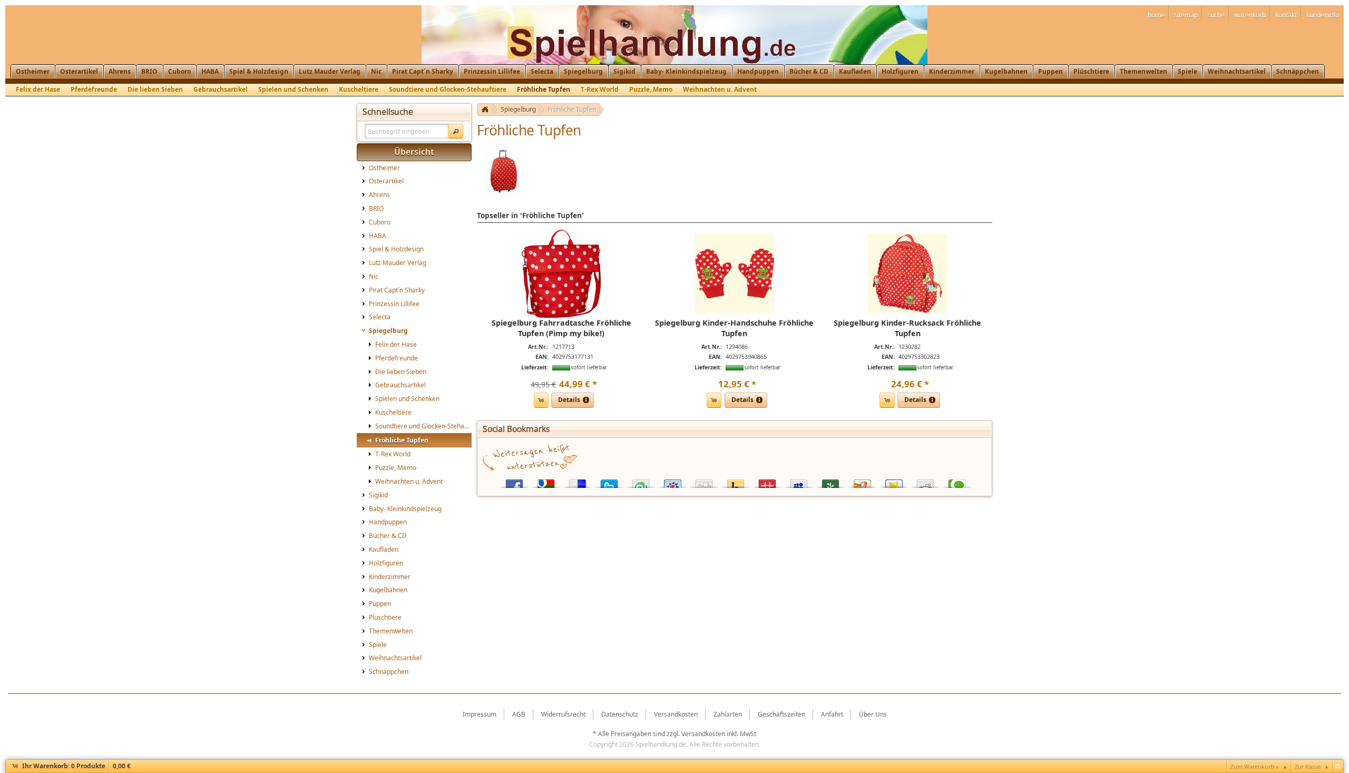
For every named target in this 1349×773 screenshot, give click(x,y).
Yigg (862, 481)
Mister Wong (767, 481)
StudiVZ (672, 481)
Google (546, 481)
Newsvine (830, 481)
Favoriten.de (894, 481)
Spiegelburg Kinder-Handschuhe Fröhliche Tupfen (734, 328)
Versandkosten (703, 733)
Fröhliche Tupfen (572, 109)
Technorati (957, 481)
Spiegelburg (518, 109)
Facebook (514, 481)
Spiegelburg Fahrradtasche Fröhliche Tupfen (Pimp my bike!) (561, 328)
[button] (455, 131)
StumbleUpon (641, 481)
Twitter (609, 481)
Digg (704, 481)
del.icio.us (577, 481)
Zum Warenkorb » (1254, 766)
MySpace (799, 481)
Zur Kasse (1308, 766)
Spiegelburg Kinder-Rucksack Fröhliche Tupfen (907, 328)
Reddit (925, 481)
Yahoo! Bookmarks (735, 481)
